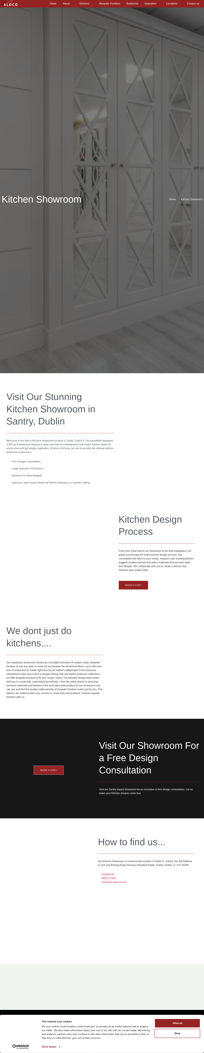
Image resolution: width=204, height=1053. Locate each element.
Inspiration (150, 3)
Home (53, 3)
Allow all (177, 1023)
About (66, 3)
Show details (49, 1046)
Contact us (193, 3)
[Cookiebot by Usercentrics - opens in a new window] (21, 1046)
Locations (171, 3)
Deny (177, 1033)
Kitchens (84, 3)
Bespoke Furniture (109, 3)
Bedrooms (132, 3)
